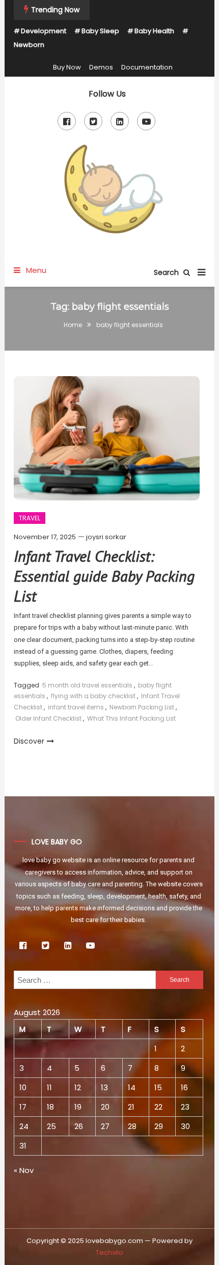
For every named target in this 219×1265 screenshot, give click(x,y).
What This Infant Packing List (131, 718)
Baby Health (154, 31)
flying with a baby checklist (93, 696)
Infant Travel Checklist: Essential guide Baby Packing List (104, 576)
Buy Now (67, 67)
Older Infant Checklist (48, 718)
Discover (29, 741)
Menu (35, 270)
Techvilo (109, 1252)
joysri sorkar (106, 537)
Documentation (147, 67)
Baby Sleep (100, 31)
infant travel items (76, 707)
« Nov (24, 1170)
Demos (101, 67)
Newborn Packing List (142, 707)
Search (167, 272)
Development (43, 31)
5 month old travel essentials (87, 685)
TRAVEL (29, 518)
